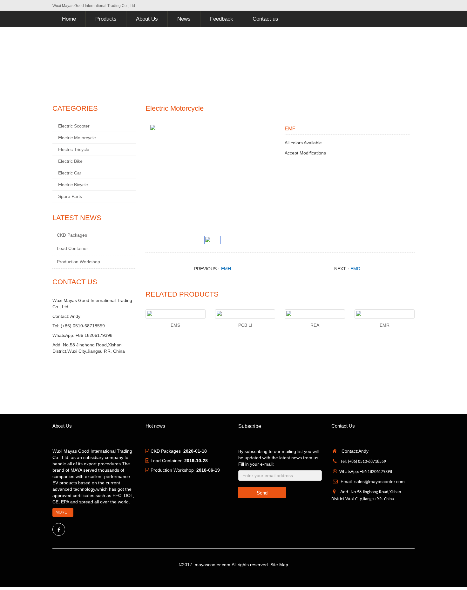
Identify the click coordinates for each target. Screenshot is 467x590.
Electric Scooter (74, 125)
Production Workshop (78, 261)
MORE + (63, 512)
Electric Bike (70, 161)
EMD (355, 268)
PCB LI (245, 325)
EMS (175, 325)
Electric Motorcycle (77, 137)
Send (262, 492)
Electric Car (69, 172)
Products (106, 19)
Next (267, 179)
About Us (147, 19)
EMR (384, 325)
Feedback (221, 19)
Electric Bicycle (73, 184)
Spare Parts (70, 196)
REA (314, 325)
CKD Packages (72, 235)
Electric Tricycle (73, 149)
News (184, 19)
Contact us (265, 19)
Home (69, 19)
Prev (158, 179)
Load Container (72, 248)
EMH (226, 268)
